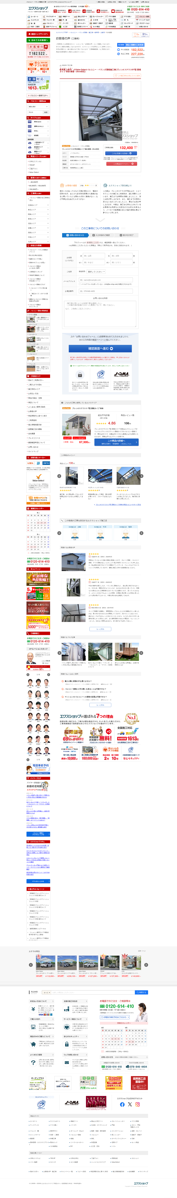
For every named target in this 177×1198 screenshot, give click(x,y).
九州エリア (32, 241)
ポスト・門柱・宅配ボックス (112, 20)
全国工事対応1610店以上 (74, 11)
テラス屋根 (112, 16)
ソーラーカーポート (77, 1142)
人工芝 (65, 26)
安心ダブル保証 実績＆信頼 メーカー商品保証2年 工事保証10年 (38, 67)
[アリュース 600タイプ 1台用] (110, 966)
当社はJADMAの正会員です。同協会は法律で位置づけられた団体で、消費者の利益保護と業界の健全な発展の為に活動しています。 (122, 385)
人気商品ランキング (35, 272)
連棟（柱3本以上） (38, 126)
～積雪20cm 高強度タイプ (38, 143)
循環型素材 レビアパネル (37, 928)
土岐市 (103, 32)
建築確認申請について (36, 442)
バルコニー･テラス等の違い (38, 289)
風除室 (112, 23)
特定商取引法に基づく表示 (99, 1171)
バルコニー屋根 (143, 16)
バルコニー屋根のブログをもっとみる (38, 834)
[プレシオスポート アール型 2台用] (67, 966)
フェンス (32, 364)
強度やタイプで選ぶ (35, 259)
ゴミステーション (143, 23)
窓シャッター (80, 23)
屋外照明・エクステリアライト (39, 1143)
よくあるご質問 (133, 2)
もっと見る (100, 629)
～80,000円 (33, 182)
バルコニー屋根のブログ (37, 284)
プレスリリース (34, 438)
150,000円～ (34, 189)
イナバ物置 (33, 1162)
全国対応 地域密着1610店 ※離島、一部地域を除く (38, 83)
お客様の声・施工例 (49, 1171)
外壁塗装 (94, 1142)
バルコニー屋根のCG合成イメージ (35, 280)
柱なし (38, 131)
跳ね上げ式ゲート (80, 16)
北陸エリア (32, 223)
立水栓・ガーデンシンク (99, 1125)
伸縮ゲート (65, 16)
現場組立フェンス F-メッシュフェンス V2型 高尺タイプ (39, 894)
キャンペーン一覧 (67, 1171)
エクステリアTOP (62, 32)
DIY (71, 1146)
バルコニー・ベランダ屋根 (78, 32)
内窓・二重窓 (34, 26)
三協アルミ (33, 169)
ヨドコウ (53, 1162)
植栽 (72, 1138)
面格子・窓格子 (96, 23)
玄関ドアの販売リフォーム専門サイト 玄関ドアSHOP (62, 1083)
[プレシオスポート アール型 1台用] (45, 966)
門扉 (65, 20)
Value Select (34, 172)
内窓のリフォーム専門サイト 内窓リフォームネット (88, 1083)
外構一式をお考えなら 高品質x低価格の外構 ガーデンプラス (37, 1083)
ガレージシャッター (96, 16)
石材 (133, 1138)
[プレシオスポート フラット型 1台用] (88, 966)
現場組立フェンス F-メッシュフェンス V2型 (39, 900)
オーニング (33, 324)
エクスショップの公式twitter (130, 1104)
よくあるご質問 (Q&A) (36, 407)
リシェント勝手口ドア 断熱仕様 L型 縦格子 (39, 939)
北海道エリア (32, 205)
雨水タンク (53, 1142)
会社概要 (31, 433)
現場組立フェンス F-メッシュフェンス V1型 (39, 912)
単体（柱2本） (38, 121)
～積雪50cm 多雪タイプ (38, 152)
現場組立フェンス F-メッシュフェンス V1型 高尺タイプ (39, 906)
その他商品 (112, 26)
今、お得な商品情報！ (38, 579)
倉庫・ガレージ (137, 1131)
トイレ (113, 1146)
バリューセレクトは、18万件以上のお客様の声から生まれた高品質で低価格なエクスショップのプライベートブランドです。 (38, 486)
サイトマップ (33, 451)
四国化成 (115, 1158)
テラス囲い (127, 16)
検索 (45, 112)
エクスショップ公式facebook (122, 1104)
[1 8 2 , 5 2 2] (38, 53)
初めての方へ (34, 1171)
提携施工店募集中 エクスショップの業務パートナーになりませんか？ (139, 1083)
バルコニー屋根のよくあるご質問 (35, 267)
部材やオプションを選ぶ (37, 262)
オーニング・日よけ (143, 20)
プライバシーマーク (41, 1104)
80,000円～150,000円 (37, 186)
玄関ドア (115, 1142)
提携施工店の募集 (35, 429)
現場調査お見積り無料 (88, 11)
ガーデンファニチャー (119, 1138)
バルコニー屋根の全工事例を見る (40, 198)
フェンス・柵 (49, 20)
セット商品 (96, 26)
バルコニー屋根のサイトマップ (35, 305)
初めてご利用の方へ (35, 380)
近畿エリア (32, 228)
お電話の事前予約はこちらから (115, 1017)
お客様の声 (32, 411)
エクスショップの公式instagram (137, 1104)
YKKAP (32, 165)
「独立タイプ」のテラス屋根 (39, 294)
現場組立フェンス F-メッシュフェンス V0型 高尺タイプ (39, 918)
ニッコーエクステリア (98, 1162)
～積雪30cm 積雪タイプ (38, 148)
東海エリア (32, 219)
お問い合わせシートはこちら (137, 1069)
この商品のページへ (120, 164)
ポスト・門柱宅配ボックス (135, 1126)
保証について (122, 2)
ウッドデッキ (34, 20)
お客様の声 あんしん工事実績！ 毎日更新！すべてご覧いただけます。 (38, 51)
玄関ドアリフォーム (49, 26)
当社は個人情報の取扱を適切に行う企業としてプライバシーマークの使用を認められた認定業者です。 (101, 385)
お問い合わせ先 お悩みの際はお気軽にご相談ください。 (124, 1057)
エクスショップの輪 (38, 622)
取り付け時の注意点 (35, 255)
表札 (127, 20)
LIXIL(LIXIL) (74, 1158)
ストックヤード (127, 23)
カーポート (34, 16)
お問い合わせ (145, 2)
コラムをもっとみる (38, 881)
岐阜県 (97, 32)
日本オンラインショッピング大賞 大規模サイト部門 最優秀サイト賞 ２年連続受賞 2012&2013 (113, 1083)
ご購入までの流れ (35, 384)
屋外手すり (80, 20)
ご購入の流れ (101, 2)
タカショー (135, 1158)
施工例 (91, 32)
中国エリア (32, 237)
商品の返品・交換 (35, 398)
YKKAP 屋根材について (37, 275)
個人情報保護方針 (35, 425)
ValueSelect (116, 1162)
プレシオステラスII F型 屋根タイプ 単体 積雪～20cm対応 (80, 149)
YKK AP (52, 1158)
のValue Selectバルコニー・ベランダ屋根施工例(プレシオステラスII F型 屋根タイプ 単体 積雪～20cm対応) (100, 70)
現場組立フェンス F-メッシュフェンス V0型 (39, 924)
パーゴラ (65, 23)
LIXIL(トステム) (35, 1158)
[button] (48, 674)
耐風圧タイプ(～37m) (38, 135)
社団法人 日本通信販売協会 (72, 1103)
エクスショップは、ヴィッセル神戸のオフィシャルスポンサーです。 (96, 1103)
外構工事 (127, 26)
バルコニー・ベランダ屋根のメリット (38, 251)
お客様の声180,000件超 (117, 11)
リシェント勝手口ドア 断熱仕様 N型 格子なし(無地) (39, 933)
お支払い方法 (112, 2)
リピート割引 (81, 1171)
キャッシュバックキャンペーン (38, 593)
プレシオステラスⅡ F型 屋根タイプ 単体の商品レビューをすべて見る (118, 504)
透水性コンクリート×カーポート (80, 26)
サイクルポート (49, 16)
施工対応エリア (34, 389)
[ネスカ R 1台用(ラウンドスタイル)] (131, 966)
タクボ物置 (74, 1162)
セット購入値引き (38, 608)
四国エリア (32, 232)
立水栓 (96, 20)
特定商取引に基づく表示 (37, 416)
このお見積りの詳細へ (120, 153)
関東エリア (32, 214)
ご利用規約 (32, 420)
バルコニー (49, 23)
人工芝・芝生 (95, 1146)
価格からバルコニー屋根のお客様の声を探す (38, 300)
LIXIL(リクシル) (35, 161)
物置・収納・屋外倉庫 (34, 23)
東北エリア (32, 209)
